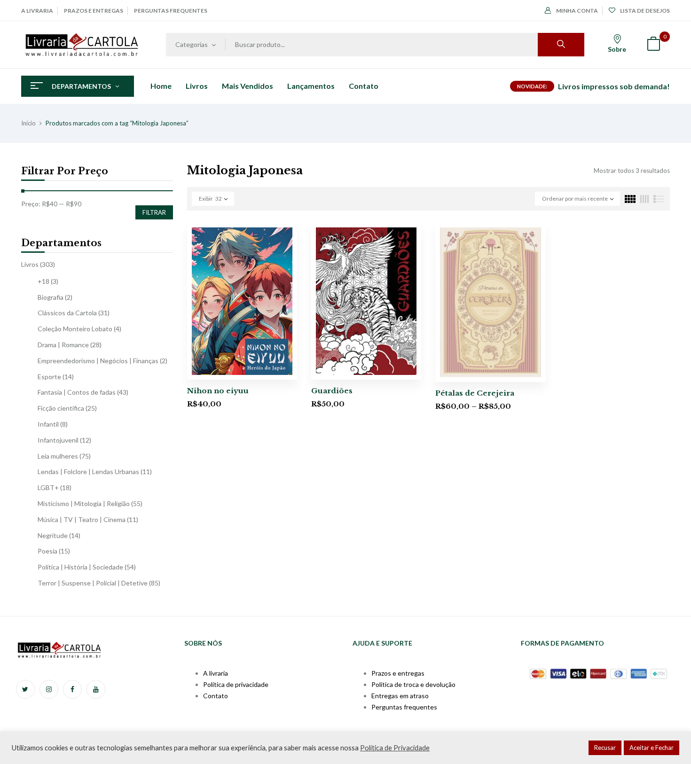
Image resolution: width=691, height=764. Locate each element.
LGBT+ (48, 487)
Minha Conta (577, 10)
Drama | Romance (63, 345)
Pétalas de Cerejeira (474, 393)
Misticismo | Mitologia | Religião (84, 503)
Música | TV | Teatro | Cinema (82, 519)
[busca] (561, 44)
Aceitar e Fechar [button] (651, 747)
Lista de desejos (645, 10)
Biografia (50, 297)
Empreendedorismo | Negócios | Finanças (98, 361)
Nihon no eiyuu (218, 390)
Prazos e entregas (93, 10)
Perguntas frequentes (170, 10)
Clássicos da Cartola (67, 313)
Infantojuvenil (58, 440)
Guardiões (332, 390)
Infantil (48, 424)
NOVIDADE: (532, 86)
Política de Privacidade (395, 748)
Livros (30, 264)
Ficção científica (61, 408)
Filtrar (154, 212)
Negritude (53, 535)
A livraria (37, 10)
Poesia (47, 551)
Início (28, 123)
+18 (43, 281)
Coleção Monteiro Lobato (75, 329)
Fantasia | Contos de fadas (77, 392)
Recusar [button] (605, 747)
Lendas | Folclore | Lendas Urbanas (88, 472)
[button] (653, 45)
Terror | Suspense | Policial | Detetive (93, 583)
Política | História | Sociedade (80, 567)
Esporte (49, 377)
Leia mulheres (58, 456)
